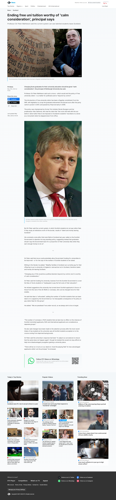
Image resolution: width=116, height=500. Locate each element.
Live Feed (105, 6)
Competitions (22, 481)
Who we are (10, 484)
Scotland (15, 10)
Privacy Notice (27, 484)
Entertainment (42, 6)
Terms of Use (18, 484)
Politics (33, 6)
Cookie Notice (43, 484)
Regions (19, 6)
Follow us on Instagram (86, 481)
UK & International (53, 6)
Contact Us (36, 484)
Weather (77, 2)
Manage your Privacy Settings (17, 489)
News (9, 10)
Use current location (95, 2)
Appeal (45, 481)
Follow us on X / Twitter (67, 477)
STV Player (11, 481)
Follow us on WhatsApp (67, 481)
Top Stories (10, 6)
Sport (26, 6)
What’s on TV (35, 481)
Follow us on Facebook (86, 477)
